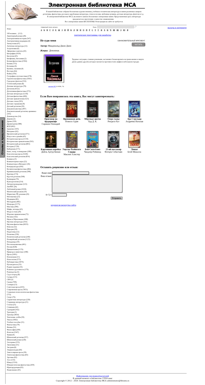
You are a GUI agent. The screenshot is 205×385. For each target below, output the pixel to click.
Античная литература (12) (17, 46)
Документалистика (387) (16, 109)
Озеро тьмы (114, 119)
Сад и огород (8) (13, 274)
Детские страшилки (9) (16, 104)
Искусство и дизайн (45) (16, 136)
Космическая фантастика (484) (19, 169)
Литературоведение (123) (17, 184)
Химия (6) (11, 335)
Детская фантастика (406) (17, 96)
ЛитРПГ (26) (12, 187)
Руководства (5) (13, 272)
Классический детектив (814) (18, 156)
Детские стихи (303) (15, 101)
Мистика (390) (12, 207)
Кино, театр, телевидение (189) (19, 151)
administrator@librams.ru (118, 381)
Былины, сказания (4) (15, 69)
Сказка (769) (12, 282)
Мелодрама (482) (13, 202)
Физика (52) (11, 327)
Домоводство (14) (14, 116)
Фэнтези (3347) (13, 332)
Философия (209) (13, 330)
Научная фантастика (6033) (17, 224)
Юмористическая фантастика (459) (20, 365)
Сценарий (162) (13, 310)
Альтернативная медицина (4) (18, 41)
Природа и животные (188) (17, 252)
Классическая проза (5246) (17, 154)
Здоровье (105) (13, 129)
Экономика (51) (13, 345)
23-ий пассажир (113, 149)
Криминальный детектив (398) (19, 171)
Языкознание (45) (13, 370)
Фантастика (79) (13, 325)
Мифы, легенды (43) (15, 209)
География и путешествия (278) (19, 76)
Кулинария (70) (13, 179)
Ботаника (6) (12, 66)
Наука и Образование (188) (17, 219)
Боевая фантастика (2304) (17, 61)
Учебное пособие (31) (15, 322)
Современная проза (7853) (17, 289)
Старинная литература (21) (17, 302)
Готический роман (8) (15, 84)
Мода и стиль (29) (14, 212)
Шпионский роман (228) (16, 340)
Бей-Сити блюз (92, 149)
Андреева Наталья (134, 121)
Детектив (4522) (13, 89)
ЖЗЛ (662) (11, 126)
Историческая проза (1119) (17, 139)
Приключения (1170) (15, 249)
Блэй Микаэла (134, 152)
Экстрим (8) (11, 347)
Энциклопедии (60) (14, 350)
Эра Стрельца (134, 119)
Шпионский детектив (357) (17, 337)
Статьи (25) (11, 305)
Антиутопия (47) (13, 43)
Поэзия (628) (12, 247)
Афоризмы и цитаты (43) (16, 51)
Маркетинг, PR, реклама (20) (18, 194)
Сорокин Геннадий (51, 124)
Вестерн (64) (12, 71)
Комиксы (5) (11, 159)
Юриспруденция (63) (15, 367)
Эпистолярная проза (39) (16, 352)
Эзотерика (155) (13, 342)
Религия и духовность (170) (17, 269)
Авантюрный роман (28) (16, 36)
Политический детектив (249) (18, 237)
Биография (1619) (14, 53)
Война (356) (11, 74)
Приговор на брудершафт (50, 120)
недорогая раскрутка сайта (63, 205)
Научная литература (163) (17, 222)
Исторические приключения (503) (20, 141)
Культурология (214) (15, 182)
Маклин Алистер (72, 154)
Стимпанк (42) (12, 307)
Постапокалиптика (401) (16, 244)
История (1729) (13, 146)
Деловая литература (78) (16, 86)
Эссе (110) (11, 360)
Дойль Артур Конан (50, 152)
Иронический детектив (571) (18, 134)
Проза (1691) (12, 254)
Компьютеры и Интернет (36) (18, 164)
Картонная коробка (51, 149)
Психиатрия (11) (13, 257)
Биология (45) (12, 56)
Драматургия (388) (14, 124)
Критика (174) (12, 174)
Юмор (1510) (12, 362)
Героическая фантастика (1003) (19, 79)
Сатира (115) (12, 277)
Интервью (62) (12, 131)
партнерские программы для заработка (92, 35)
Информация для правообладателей (92, 376)
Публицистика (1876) (15, 262)
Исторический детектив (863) (18, 144)
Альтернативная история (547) (19, 38)
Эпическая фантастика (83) (17, 355)
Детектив (54, 50)
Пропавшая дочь (71, 119)
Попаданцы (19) (13, 242)
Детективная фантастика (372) (19, 91)
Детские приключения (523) (18, 99)
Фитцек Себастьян (113, 152)
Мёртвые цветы (92, 119)
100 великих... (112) (14, 33)
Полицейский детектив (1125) (18, 239)
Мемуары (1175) (13, 204)
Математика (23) (13, 197)
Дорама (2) (11, 119)
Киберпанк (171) (13, 149)
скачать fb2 (52, 86)
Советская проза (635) (15, 287)
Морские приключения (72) (17, 214)
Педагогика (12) (13, 232)
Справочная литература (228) (18, 300)
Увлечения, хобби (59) (15, 317)
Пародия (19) (12, 229)
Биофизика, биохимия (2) (16, 58)
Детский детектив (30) (15, 106)
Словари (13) (12, 284)
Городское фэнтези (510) (16, 81)
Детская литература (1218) (17, 94)
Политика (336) (13, 234)
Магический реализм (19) (17, 192)
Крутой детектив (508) (16, 176)
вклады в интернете (177, 28)
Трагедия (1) (12, 312)
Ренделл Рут (113, 121)
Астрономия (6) (13, 48)
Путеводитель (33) (14, 264)
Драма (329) (11, 121)
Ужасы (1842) (12, 320)
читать (138, 44)
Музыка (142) (12, 217)
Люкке (134, 149)
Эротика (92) (12, 357)
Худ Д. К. (92, 121)
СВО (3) (10, 279)
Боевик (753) (12, 63)
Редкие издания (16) (14, 267)
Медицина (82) (13, 199)
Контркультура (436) (15, 166)
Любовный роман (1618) (16, 189)
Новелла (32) (12, 227)
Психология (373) (14, 259)
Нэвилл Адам (71, 121)
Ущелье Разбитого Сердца (71, 150)
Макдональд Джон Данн (59, 46)
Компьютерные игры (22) (17, 161)
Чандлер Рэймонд (92, 152)
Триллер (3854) (13, 315)
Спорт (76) (11, 297)
